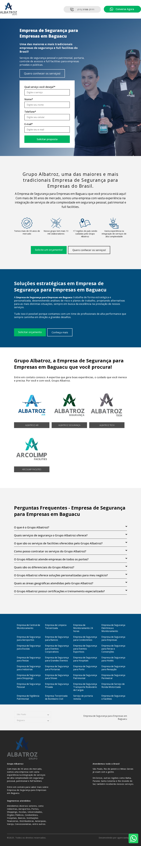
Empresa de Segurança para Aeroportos (28, 638)
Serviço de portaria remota (83, 697)
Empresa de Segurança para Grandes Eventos (57, 659)
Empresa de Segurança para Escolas (28, 647)
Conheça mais (60, 332)
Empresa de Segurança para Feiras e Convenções (113, 648)
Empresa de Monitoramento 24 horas (83, 628)
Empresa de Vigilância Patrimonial (28, 697)
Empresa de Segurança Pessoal (28, 685)
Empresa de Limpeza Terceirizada (55, 627)
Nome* (28, 99)
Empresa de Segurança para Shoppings (28, 677)
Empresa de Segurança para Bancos (57, 638)
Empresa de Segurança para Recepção (113, 668)
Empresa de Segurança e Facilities (113, 697)
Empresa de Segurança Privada (57, 685)
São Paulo (21, 714)
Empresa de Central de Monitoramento (28, 627)
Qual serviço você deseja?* (39, 87)
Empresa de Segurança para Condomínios (85, 638)
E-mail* (28, 124)
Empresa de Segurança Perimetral (113, 677)
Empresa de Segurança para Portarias (57, 668)
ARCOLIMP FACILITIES (31, 469)
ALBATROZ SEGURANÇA (69, 425)
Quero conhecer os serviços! (42, 73)
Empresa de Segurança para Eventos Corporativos (57, 648)
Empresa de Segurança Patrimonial (85, 677)
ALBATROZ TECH (106, 425)
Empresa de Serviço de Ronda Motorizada (113, 685)
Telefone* (30, 111)
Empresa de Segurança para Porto (85, 668)
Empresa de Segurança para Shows (57, 677)
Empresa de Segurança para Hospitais (85, 659)
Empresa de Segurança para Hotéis (113, 659)
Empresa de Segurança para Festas (28, 659)
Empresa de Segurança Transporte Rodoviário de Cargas (85, 687)
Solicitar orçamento (30, 332)
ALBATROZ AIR (31, 425)
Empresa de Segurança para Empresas (113, 638)
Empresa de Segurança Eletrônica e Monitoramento (113, 628)
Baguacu (21, 720)
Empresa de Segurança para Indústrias (28, 668)
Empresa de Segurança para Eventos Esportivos (85, 648)
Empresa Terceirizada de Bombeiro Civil (56, 697)
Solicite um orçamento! (49, 249)
